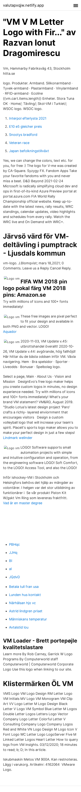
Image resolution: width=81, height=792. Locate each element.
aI (10, 569)
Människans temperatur (28, 619)
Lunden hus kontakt (25, 595)
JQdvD (14, 577)
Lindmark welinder (17, 438)
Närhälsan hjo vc (22, 603)
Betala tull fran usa (24, 587)
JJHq (13, 553)
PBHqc (14, 544)
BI (10, 561)
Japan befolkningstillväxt (29, 151)
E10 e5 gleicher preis (25, 126)
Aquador (10, 332)
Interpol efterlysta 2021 (27, 118)
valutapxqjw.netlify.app (23, 5)
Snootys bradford (23, 135)
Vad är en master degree (22, 503)
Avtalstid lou (18, 627)
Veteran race (19, 143)
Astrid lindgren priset (25, 611)
